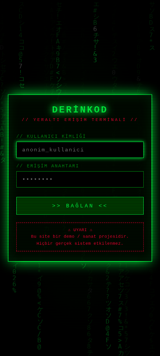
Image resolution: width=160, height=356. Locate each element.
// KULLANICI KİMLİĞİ (51, 136)
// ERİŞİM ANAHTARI (47, 166)
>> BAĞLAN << (80, 206)
